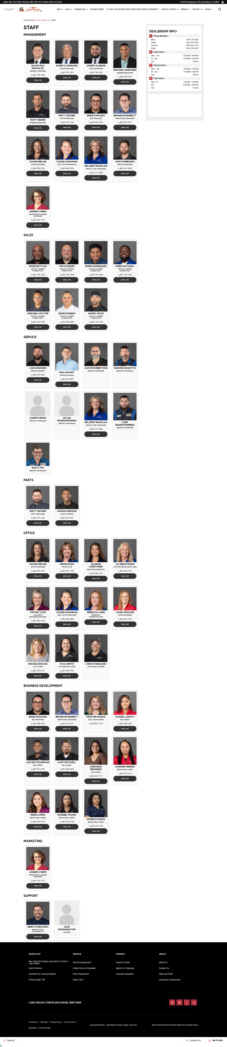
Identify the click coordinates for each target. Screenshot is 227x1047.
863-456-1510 (192, 45)
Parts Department (81, 974)
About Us (46, 20)
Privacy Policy (55, 1022)
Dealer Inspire (192, 1025)
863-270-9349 (192, 40)
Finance (184, 9)
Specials (196, 9)
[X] (187, 1002)
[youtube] (179, 1002)
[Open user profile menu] (222, 2)
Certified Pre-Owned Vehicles (42, 974)
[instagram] (194, 1002)
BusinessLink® (97, 9)
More (207, 9)
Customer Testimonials (169, 979)
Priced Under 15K (37, 979)
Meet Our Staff (166, 974)
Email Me (38, 80)
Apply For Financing (125, 968)
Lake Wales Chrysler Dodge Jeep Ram (121, 1025)
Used (67, 9)
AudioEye (33, 1028)
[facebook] (172, 1002)
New (59, 9)
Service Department (82, 962)
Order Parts (78, 979)
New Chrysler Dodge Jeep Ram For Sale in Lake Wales (48, 962)
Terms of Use (69, 1022)
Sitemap (44, 1022)
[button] (220, 9)
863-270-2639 (192, 48)
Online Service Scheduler (84, 968)
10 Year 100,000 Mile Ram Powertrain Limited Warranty (132, 9)
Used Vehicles (35, 968)
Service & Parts (168, 9)
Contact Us (164, 968)
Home (37, 20)
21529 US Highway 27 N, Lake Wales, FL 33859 (199, 2)
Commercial (80, 9)
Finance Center (123, 962)
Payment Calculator (125, 974)
